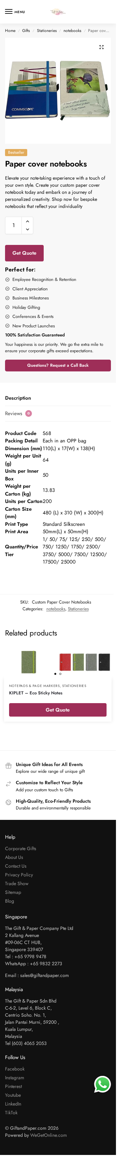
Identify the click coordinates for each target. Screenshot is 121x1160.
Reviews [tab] (17, 413)
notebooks (72, 31)
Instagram (14, 1077)
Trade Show (17, 883)
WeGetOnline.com (48, 1135)
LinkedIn (13, 1103)
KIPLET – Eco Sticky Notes (36, 693)
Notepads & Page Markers (34, 685)
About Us (14, 857)
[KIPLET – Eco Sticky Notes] (58, 662)
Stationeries (47, 31)
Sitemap (13, 892)
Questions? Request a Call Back (58, 365)
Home (10, 31)
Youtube (13, 1095)
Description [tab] (18, 398)
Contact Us (16, 866)
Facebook (15, 1068)
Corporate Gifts (20, 848)
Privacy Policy (19, 874)
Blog (9, 901)
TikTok (11, 1112)
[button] (101, 47)
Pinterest (13, 1086)
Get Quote (24, 253)
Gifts (26, 31)
